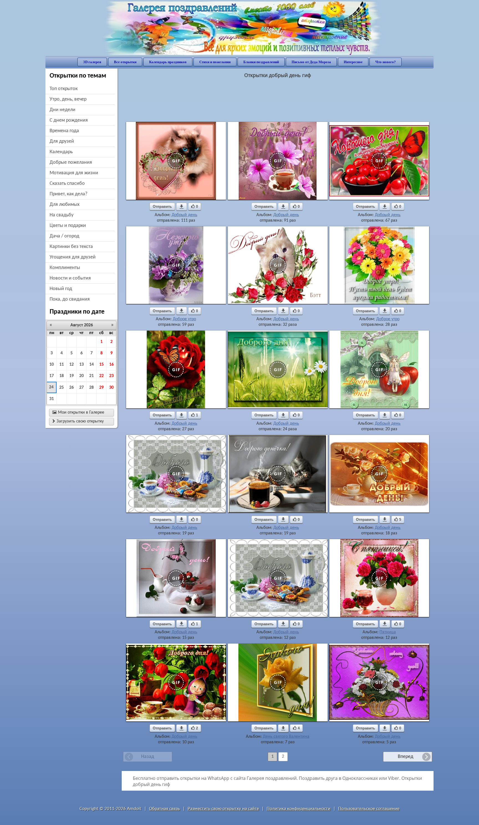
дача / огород (64, 236)
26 (71, 387)
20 (81, 376)
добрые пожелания (71, 162)
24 (51, 387)
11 (61, 364)
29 (101, 387)
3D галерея (92, 62)
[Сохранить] (181, 207)
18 (61, 376)
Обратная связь (164, 808)
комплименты (65, 267)
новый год (61, 288)
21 (91, 376)
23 (111, 376)
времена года (64, 131)
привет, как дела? (68, 194)
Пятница (387, 632)
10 (51, 364)
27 (81, 387)
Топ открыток (64, 88)
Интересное (353, 62)
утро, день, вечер (68, 99)
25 (61, 387)
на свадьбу (61, 215)
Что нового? (385, 62)
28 (91, 387)
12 (71, 364)
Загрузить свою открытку (78, 421)
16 (111, 364)
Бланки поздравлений (261, 62)
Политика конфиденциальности (298, 808)
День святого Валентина (286, 736)
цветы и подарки (68, 225)
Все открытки (125, 62)
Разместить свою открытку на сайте (223, 808)
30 (111, 387)
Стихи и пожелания (215, 62)
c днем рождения (69, 120)
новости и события (70, 278)
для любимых (65, 204)
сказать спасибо (67, 183)
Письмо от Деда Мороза (311, 62)
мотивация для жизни (74, 173)
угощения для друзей (73, 257)
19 (71, 376)
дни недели (62, 109)
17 (51, 376)
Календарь (61, 152)
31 (51, 399)
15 (101, 364)
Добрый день (184, 215)
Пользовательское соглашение (368, 808)
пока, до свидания (70, 299)
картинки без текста (71, 246)
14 (91, 364)
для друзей (62, 141)
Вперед (405, 756)
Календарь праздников (168, 62)
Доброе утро (184, 319)
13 (81, 364)
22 (101, 376)
